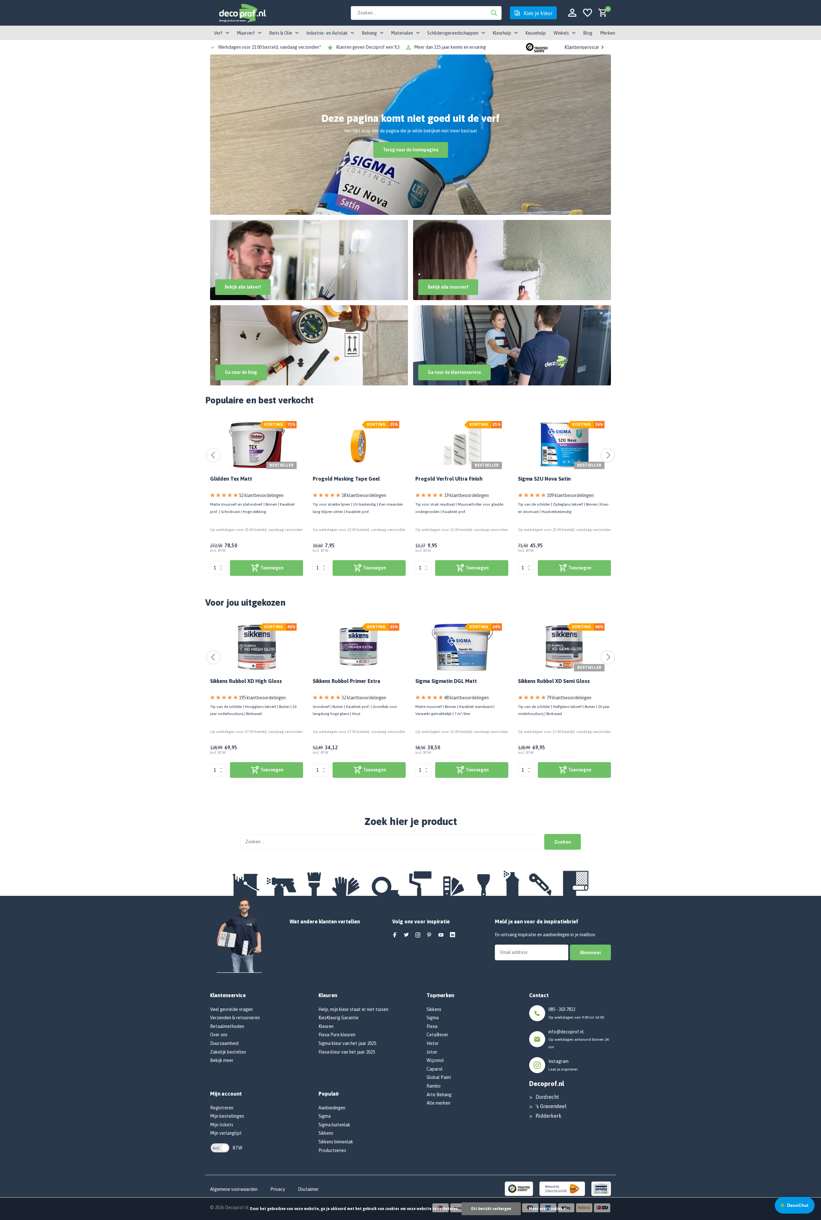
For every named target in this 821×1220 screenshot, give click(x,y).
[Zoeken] (494, 13)
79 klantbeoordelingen (569, 697)
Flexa (432, 1026)
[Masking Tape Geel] (359, 445)
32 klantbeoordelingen (364, 697)
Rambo (434, 1086)
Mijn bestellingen (227, 1116)
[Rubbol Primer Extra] (359, 647)
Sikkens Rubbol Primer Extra (346, 681)
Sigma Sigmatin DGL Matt (446, 681)
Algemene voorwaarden (234, 1189)
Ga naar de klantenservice (454, 372)
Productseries (332, 1150)
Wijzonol (435, 1060)
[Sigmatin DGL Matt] (462, 647)
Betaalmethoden (227, 1026)
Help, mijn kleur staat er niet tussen (353, 1009)
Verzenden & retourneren (235, 1017)
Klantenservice (581, 47)
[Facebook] (394, 935)
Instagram (558, 1061)
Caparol (435, 1069)
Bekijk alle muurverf (448, 287)
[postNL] (562, 1188)
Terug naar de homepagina (410, 149)
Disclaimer (308, 1189)
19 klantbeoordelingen (466, 495)
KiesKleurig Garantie (338, 1017)
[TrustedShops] (519, 1188)
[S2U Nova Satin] (564, 445)
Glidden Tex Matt (231, 479)
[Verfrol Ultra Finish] (462, 445)
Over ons (218, 1034)
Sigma (324, 1116)
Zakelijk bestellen (228, 1052)
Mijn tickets (221, 1124)
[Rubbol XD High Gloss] (256, 647)
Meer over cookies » (547, 1209)
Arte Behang (439, 1094)
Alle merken (438, 1103)
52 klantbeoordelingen (261, 495)
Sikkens (325, 1133)
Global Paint (439, 1077)
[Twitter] (406, 935)
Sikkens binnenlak (335, 1141)
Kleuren (326, 1026)
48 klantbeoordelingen (466, 697)
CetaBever (437, 1034)
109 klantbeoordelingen (570, 495)
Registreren (221, 1107)
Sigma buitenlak (334, 1124)
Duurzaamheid (224, 1043)
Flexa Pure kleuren (336, 1034)
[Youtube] (441, 935)
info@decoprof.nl (566, 1031)
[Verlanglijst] (587, 13)
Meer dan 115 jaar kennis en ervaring (450, 47)
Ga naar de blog (241, 372)
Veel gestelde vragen (231, 1009)
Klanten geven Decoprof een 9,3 (368, 47)
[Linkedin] (452, 935)
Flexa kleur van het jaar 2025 (346, 1052)
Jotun (432, 1052)
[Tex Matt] (256, 445)
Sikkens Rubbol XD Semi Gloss (554, 681)
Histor (433, 1043)
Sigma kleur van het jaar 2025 (347, 1043)
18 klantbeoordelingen (364, 495)
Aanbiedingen (331, 1107)
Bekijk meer (221, 1060)
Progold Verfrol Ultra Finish (449, 479)
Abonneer (590, 952)
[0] (601, 13)
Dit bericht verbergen (491, 1209)
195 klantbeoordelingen (262, 697)
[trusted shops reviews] (537, 47)
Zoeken (562, 842)
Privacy (277, 1189)
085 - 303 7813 (561, 1009)
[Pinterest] (429, 935)
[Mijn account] (572, 13)
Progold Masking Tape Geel (346, 479)
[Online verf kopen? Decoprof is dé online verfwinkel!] (242, 13)
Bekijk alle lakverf (243, 287)
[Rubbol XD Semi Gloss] (564, 647)
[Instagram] (417, 935)
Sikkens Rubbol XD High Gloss (246, 681)
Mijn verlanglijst (226, 1133)
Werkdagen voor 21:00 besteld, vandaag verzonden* (269, 47)
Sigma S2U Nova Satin (544, 479)
